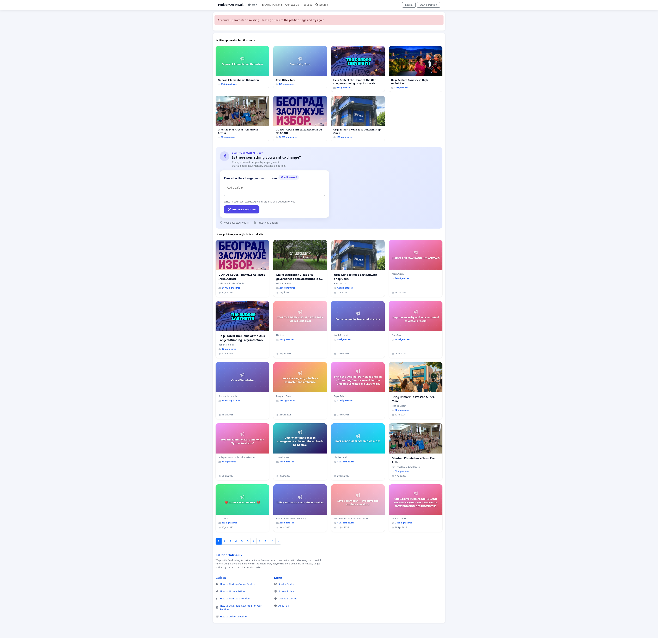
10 (271, 541)
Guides (221, 578)
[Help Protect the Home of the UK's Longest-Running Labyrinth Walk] (358, 69)
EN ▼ (255, 4)
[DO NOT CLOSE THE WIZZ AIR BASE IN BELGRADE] (300, 118)
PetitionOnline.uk (231, 5)
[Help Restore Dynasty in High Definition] (415, 69)
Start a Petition (428, 4)
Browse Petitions (272, 4)
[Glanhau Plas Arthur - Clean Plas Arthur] (242, 118)
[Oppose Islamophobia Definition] (242, 67)
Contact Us (292, 4)
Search (323, 4)
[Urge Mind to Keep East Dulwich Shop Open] (358, 118)
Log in (409, 4)
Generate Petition (244, 209)
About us (307, 4)
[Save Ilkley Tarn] (300, 67)
